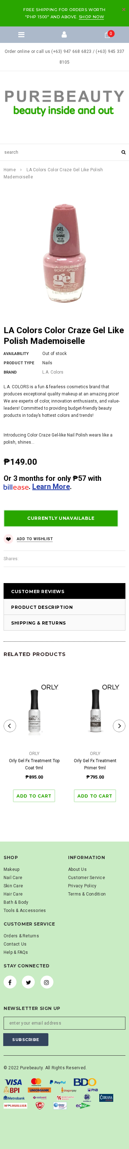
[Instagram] (46, 982)
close (123, 9)
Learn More (51, 486)
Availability (16, 353)
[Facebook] (10, 982)
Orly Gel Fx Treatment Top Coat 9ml (34, 764)
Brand (10, 372)
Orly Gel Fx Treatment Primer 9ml (95, 764)
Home (10, 169)
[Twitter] (28, 982)
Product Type (19, 363)
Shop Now (91, 16)
